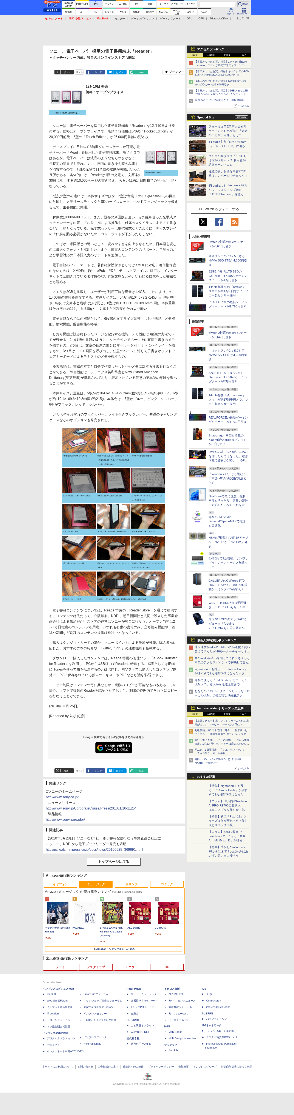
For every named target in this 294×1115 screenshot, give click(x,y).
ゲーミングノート (170, 18)
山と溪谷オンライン (142, 1025)
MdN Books (175, 1031)
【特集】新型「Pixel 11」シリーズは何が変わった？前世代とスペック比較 (228, 821)
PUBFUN (207, 1013)
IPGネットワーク (212, 1025)
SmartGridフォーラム (96, 994)
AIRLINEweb (176, 994)
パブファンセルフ (216, 1019)
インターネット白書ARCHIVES (65, 1051)
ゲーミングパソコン (142, 18)
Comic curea (213, 1000)
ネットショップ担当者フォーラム (103, 1000)
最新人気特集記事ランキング (216, 640)
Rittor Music (134, 988)
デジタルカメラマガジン (61, 1038)
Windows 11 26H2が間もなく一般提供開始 (219, 100)
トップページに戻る (113, 861)
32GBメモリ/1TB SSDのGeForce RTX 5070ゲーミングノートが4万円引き (228, 276)
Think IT (51, 994)
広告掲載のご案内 (108, 1066)
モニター (120, 18)
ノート (60, 967)
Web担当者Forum (57, 1000)
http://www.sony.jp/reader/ (65, 819)
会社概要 (183, 1066)
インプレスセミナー (95, 1013)
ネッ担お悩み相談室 (58, 1026)
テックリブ (170, 1044)
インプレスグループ (205, 1066)
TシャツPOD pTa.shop (220, 1030)
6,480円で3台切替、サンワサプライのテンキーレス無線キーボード (228, 563)
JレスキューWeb (178, 1013)
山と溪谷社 (133, 1020)
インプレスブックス (95, 1037)
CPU (201, 18)
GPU (189, 18)
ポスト (67, 72)
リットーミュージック (144, 994)
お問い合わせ (85, 1066)
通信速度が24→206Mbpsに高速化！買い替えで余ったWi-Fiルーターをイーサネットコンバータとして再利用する (222, 651)
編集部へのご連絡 (133, 1066)
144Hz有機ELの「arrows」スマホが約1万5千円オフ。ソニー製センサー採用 (228, 291)
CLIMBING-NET (140, 1031)
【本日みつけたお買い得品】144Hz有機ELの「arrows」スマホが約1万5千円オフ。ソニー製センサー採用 (222, 65)
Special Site (205, 117)
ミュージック (96, 884)
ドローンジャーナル (58, 1020)
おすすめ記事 (206, 776)
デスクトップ (96, 967)
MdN (167, 1026)
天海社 (210, 994)
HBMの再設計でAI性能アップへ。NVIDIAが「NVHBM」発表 (228, 542)
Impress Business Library (98, 1007)
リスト (79, 72)
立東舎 (135, 1013)
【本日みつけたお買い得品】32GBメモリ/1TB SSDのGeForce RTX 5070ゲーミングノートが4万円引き (222, 94)
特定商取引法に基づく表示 (236, 1066)
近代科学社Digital (141, 1043)
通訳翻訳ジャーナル (180, 1007)
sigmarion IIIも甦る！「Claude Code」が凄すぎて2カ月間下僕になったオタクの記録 (221, 673)
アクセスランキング (210, 49)
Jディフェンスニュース (182, 1000)
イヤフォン (60, 884)
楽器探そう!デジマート (144, 1000)
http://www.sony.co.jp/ (62, 797)
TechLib (173, 1050)
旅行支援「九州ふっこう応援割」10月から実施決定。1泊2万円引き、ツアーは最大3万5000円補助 (222, 744)
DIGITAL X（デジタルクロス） (101, 1020)
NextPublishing (92, 1043)
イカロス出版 (172, 988)
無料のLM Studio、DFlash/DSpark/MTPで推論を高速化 (227, 521)
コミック (167, 884)
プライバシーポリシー (161, 1066)
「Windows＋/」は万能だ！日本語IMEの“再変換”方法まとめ (227, 478)
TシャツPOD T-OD (142, 1007)
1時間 (195, 55)
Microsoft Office (219, 18)
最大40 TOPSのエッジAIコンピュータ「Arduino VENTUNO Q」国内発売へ (228, 623)
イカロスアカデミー (180, 1020)
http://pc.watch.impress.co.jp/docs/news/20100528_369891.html (94, 849)
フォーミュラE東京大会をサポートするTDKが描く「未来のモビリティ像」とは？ (228, 131)
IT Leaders (53, 1013)
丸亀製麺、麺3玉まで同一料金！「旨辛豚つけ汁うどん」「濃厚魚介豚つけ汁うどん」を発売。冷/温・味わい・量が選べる (221, 734)
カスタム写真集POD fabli (221, 1037)
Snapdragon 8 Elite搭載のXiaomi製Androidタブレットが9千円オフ (227, 440)
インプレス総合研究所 (60, 1007)
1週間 (227, 55)
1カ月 (243, 55)
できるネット (54, 1044)
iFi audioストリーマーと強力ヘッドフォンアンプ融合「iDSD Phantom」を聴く (228, 190)
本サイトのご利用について (57, 1066)
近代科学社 (133, 1038)
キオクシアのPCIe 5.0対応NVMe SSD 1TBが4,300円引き (228, 260)
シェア (98, 72)
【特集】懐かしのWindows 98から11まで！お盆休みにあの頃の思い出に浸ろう (228, 851)
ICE (204, 988)
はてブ (119, 72)
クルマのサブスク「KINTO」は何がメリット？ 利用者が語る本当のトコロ (228, 160)
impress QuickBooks (218, 1007)
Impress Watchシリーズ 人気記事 (220, 708)
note (141, 72)
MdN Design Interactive (182, 1038)
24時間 (211, 55)
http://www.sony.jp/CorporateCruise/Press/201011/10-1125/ (91, 808)
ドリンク (131, 884)
